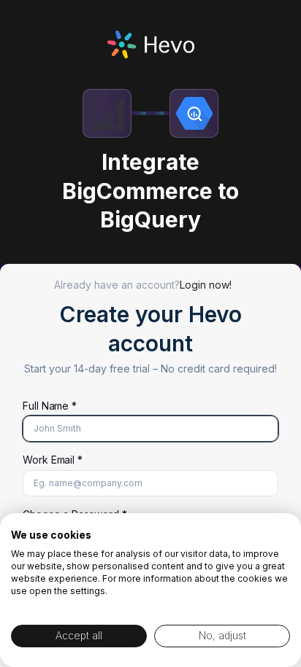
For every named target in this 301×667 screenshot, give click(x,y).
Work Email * (53, 459)
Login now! (206, 284)
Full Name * (50, 405)
